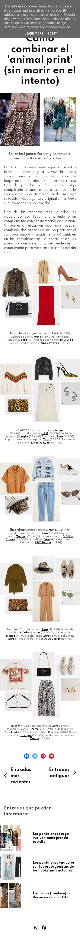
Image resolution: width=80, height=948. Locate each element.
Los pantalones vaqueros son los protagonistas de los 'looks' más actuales (53, 867)
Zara (55, 333)
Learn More (34, 33)
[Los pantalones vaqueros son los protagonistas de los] (18, 867)
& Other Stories (30, 633)
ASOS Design (43, 542)
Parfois (36, 729)
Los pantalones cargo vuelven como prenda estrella (51, 838)
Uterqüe (22, 436)
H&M (45, 433)
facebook (43, 927)
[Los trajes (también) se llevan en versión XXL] (18, 895)
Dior (50, 732)
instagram (36, 927)
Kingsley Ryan (50, 343)
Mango (38, 337)
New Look (66, 340)
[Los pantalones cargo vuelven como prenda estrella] (18, 838)
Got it (52, 33)
